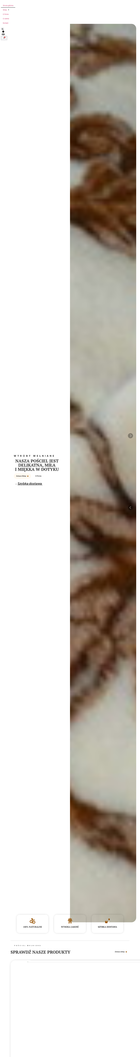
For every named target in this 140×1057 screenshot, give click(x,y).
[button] (2, 29)
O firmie (6, 14)
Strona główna (8, 5)
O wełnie (6, 19)
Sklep (5, 10)
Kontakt (5, 23)
